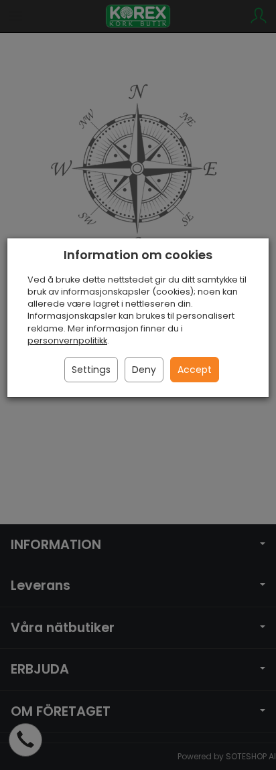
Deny (144, 369)
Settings (91, 369)
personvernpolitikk (67, 340)
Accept (195, 369)
